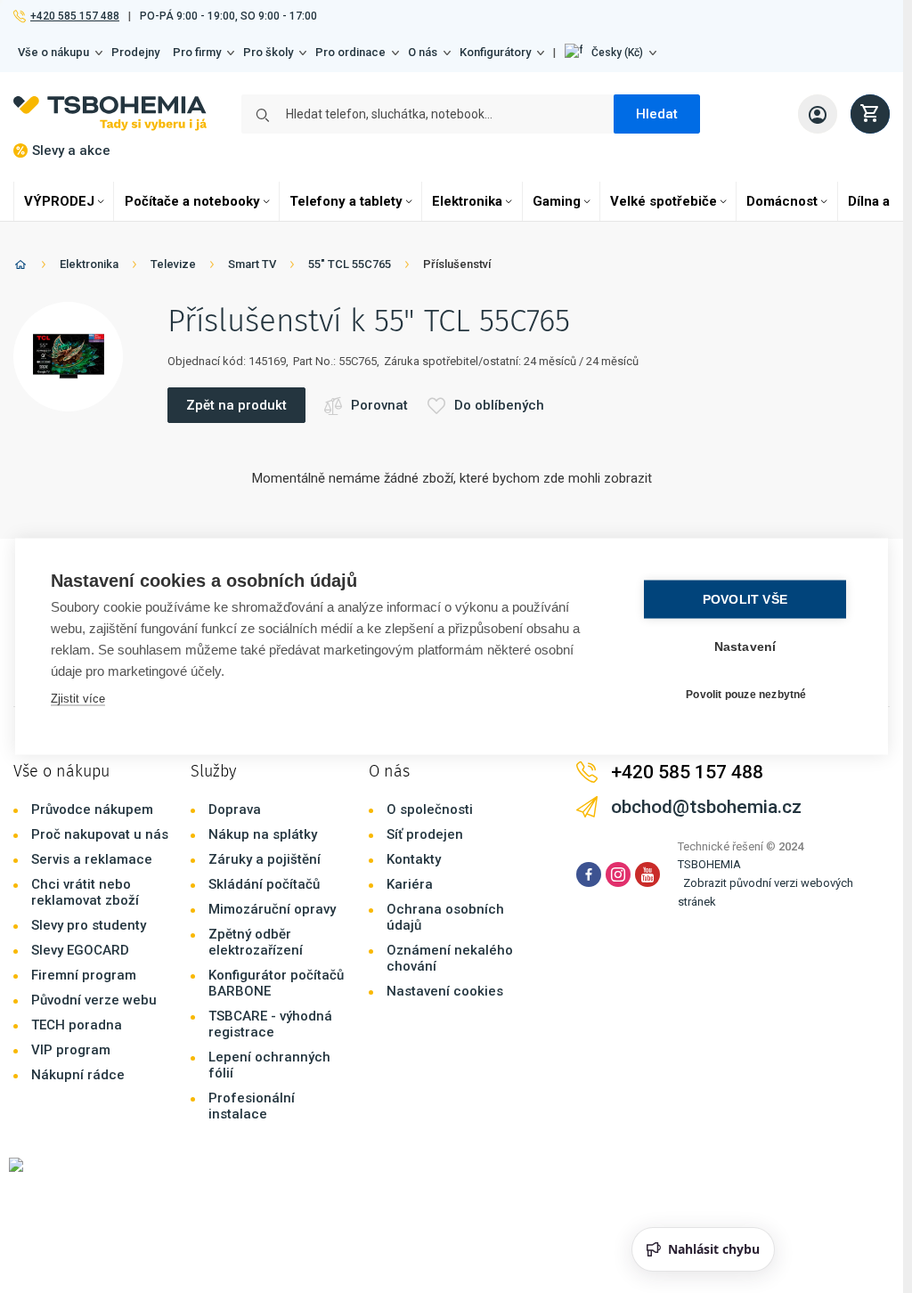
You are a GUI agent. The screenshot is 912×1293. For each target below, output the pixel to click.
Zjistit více (78, 698)
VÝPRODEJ (59, 201)
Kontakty (414, 859)
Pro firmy (197, 52)
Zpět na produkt (236, 405)
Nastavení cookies (445, 991)
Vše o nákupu (53, 52)
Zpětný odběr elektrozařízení (255, 942)
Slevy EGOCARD (80, 950)
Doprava (234, 809)
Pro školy (268, 52)
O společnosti (430, 809)
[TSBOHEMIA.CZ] (110, 113)
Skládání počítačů (264, 884)
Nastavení (745, 647)
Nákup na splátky (262, 834)
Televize (173, 264)
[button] (610, 52)
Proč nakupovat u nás (99, 834)
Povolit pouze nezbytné (746, 693)
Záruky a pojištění (264, 859)
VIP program (70, 1050)
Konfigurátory (495, 52)
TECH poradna (76, 1025)
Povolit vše (745, 599)
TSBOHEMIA (709, 864)
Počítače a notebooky (192, 201)
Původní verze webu (94, 1000)
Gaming (557, 201)
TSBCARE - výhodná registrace (270, 1024)
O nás (422, 52)
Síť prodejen (425, 834)
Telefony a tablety (346, 201)
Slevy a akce (71, 150)
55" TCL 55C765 (349, 264)
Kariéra (410, 884)
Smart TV (252, 264)
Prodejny (135, 52)
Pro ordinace (350, 52)
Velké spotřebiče (663, 201)
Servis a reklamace (91, 859)
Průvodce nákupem (92, 809)
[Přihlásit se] (817, 114)
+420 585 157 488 (74, 16)
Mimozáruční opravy (272, 909)
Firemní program (83, 975)
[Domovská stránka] (20, 267)
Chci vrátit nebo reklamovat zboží (85, 892)
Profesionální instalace (251, 1106)
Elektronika (467, 201)
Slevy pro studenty (88, 925)
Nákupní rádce (78, 1075)
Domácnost (782, 201)
